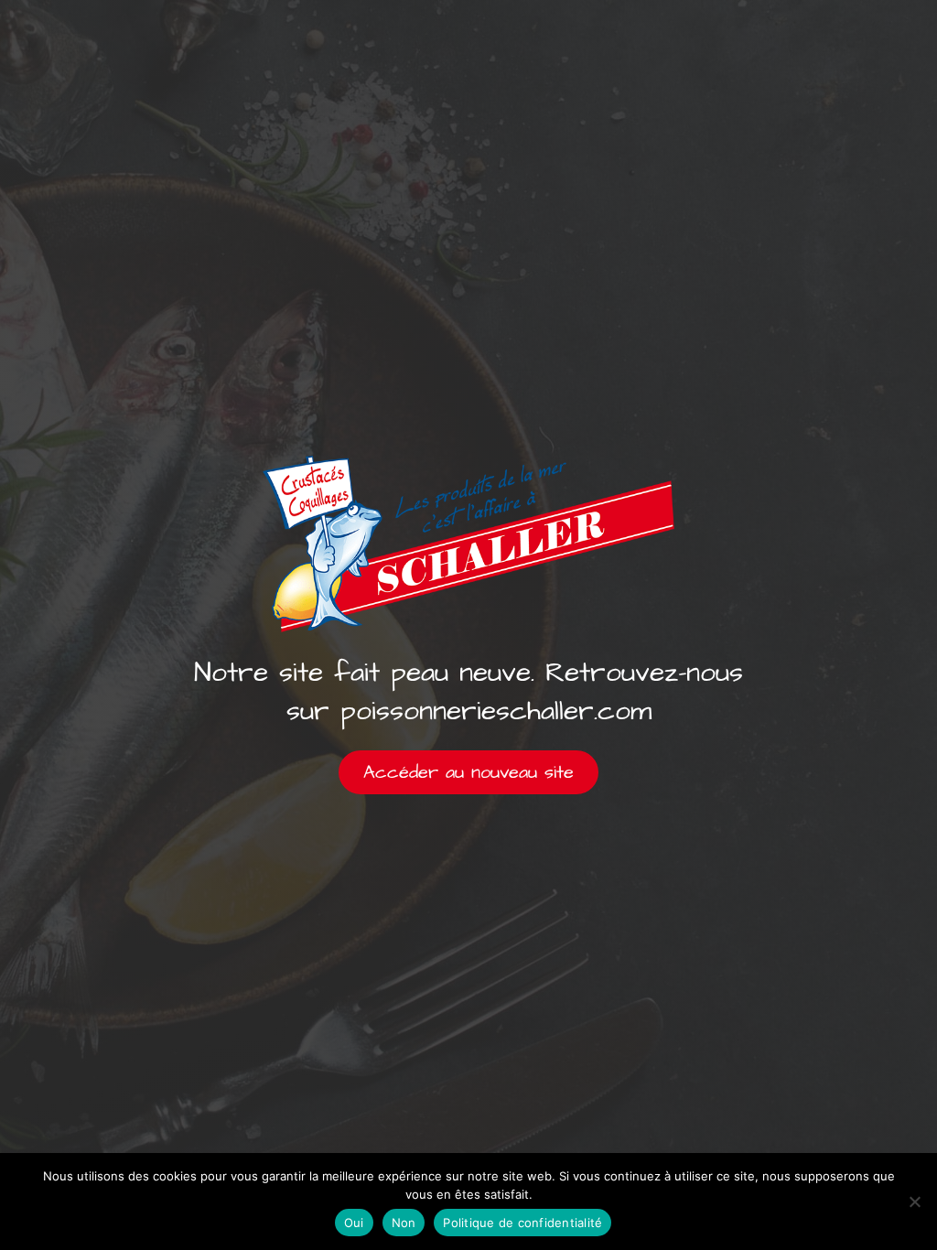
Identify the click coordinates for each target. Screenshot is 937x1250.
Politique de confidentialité (522, 1222)
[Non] (914, 1201)
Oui (354, 1222)
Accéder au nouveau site (468, 772)
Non (404, 1222)
